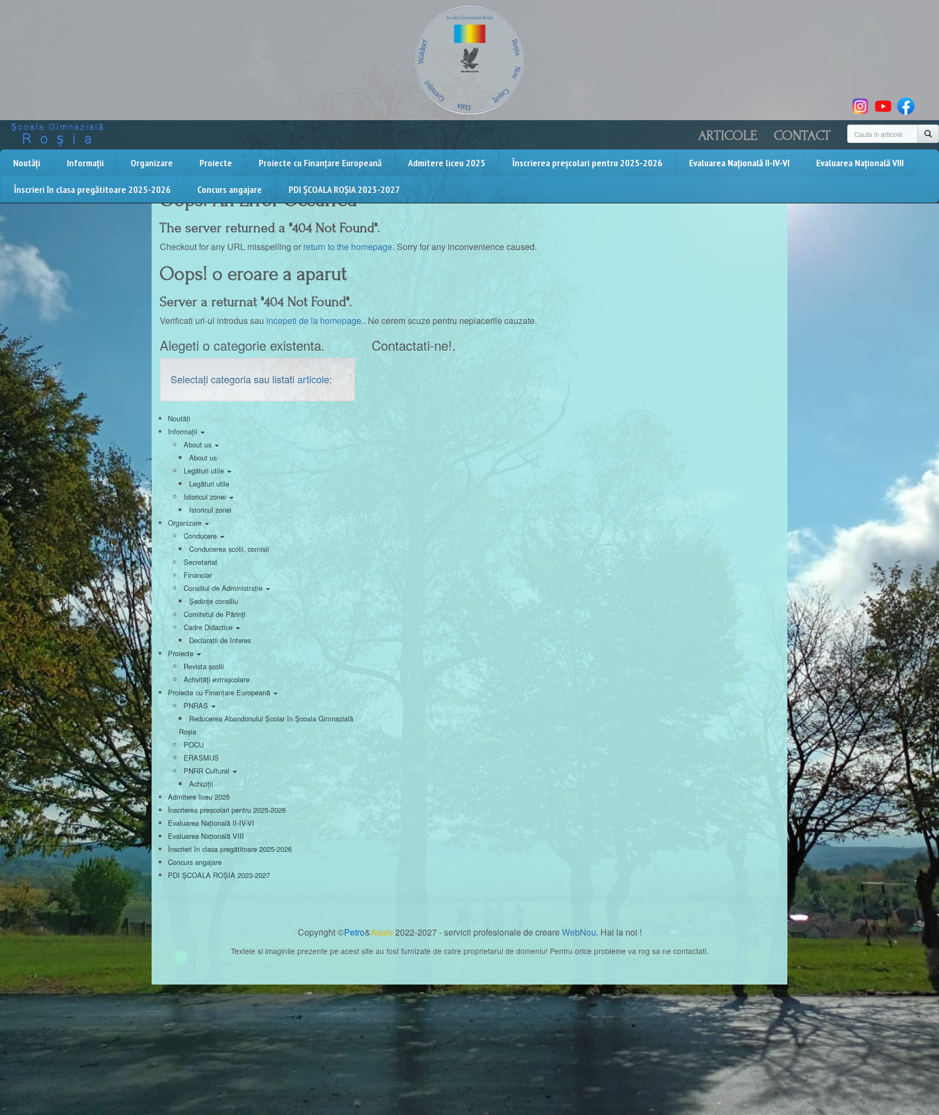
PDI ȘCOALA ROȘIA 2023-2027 (344, 189)
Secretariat (200, 562)
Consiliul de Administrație (224, 588)
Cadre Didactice (209, 627)
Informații (85, 163)
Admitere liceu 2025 (446, 163)
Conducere (201, 536)
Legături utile (205, 470)
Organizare (151, 163)
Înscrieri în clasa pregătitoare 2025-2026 (92, 189)
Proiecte (215, 163)
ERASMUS (201, 757)
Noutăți (26, 163)
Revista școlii (204, 666)
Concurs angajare (229, 189)
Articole (728, 135)
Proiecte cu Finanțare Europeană (320, 163)
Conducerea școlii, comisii (229, 549)
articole (313, 379)
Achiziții (201, 783)
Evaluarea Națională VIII (860, 163)
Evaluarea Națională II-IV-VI (739, 163)
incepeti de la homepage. (315, 320)
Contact (802, 135)
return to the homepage (347, 246)
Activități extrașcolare (216, 679)
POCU (194, 744)
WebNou (579, 932)
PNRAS (197, 705)
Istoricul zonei (206, 496)
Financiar (198, 575)
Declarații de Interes (220, 640)
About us (199, 444)
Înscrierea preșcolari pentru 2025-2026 (587, 163)
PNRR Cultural (207, 770)
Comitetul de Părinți (215, 614)
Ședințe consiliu (213, 601)
